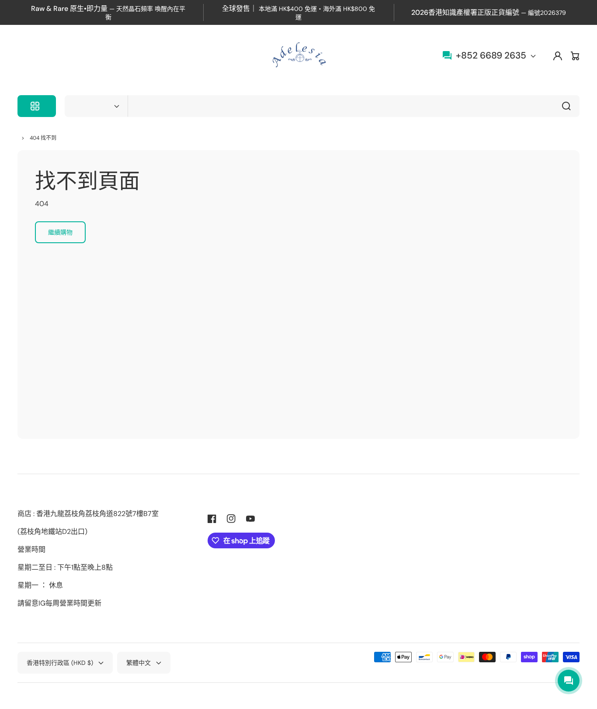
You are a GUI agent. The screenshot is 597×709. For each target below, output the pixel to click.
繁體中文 (138, 663)
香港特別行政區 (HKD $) (60, 663)
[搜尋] (569, 106)
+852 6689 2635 (491, 55)
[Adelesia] (298, 56)
